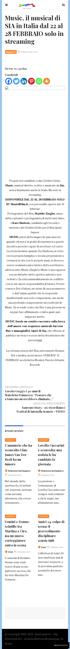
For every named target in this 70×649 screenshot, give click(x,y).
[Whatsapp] (39, 81)
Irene (10, 552)
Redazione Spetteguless (19, 470)
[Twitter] (16, 81)
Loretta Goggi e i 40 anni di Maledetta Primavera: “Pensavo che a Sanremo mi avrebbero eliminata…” (29, 395)
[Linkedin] (23, 81)
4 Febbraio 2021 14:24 (29, 52)
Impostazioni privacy (61, 645)
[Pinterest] (31, 81)
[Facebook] (8, 81)
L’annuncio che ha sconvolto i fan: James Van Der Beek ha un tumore (18, 454)
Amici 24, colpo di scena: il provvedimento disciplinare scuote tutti (51, 531)
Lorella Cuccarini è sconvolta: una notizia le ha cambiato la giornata (51, 454)
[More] (46, 81)
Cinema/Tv (11, 51)
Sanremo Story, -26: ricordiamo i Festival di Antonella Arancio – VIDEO (41, 409)
